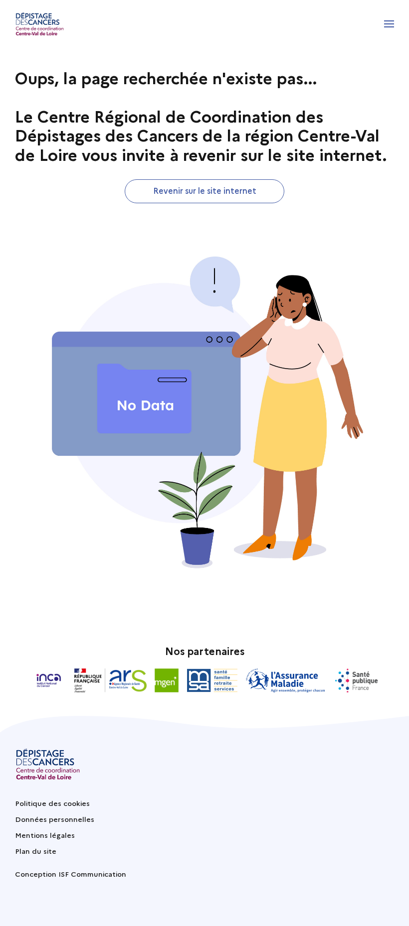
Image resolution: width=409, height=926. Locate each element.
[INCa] (48, 680)
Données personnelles (54, 819)
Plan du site (35, 851)
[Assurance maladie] (286, 680)
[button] (389, 24)
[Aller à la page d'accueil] (39, 24)
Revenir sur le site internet (204, 190)
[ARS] (110, 680)
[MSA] (212, 680)
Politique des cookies (52, 803)
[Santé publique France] (356, 680)
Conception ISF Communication (70, 874)
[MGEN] (167, 680)
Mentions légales (45, 835)
